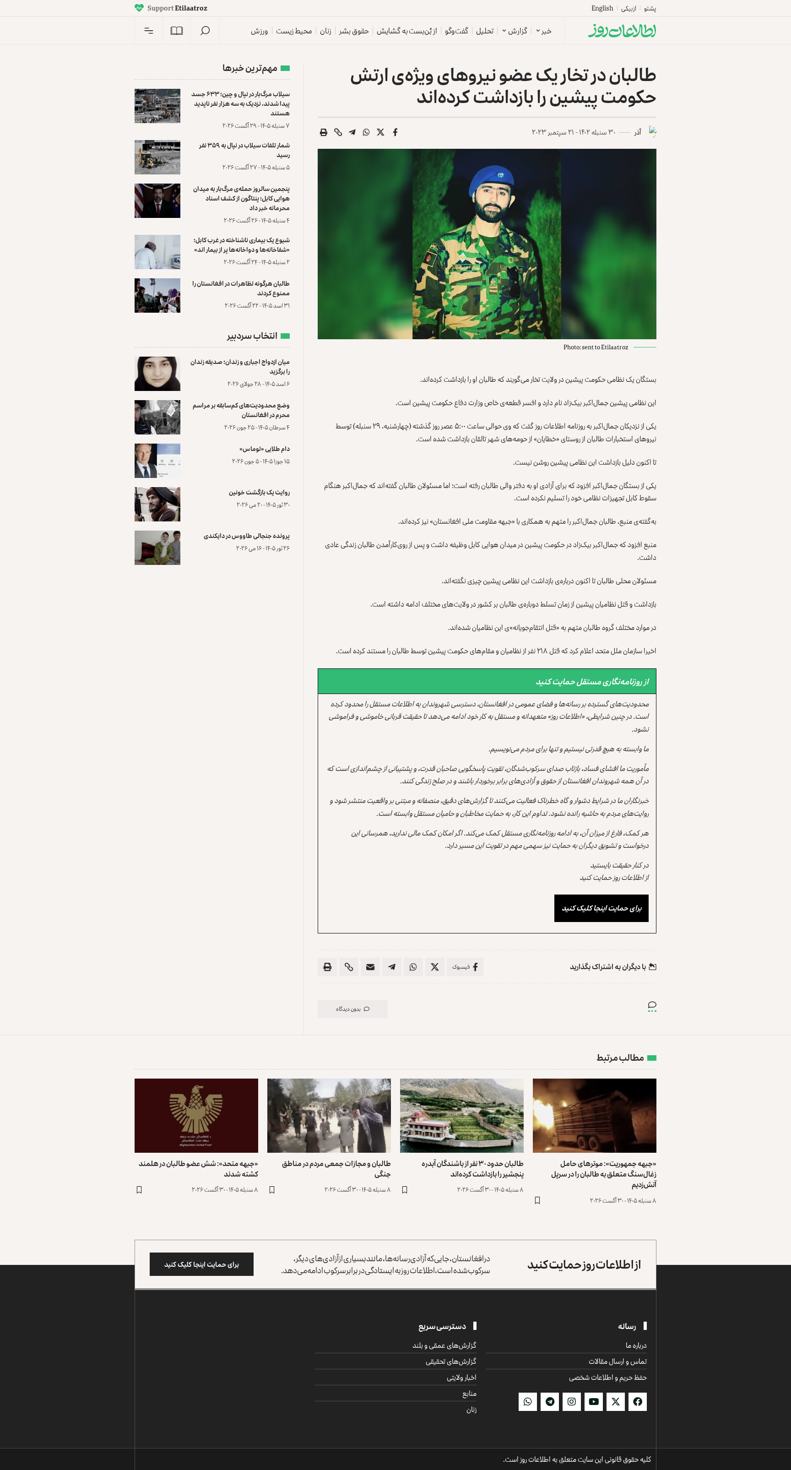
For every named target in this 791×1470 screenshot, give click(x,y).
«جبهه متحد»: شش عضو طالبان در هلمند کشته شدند (198, 1168)
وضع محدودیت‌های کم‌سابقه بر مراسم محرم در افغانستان (241, 410)
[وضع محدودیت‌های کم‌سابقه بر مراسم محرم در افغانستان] (157, 417)
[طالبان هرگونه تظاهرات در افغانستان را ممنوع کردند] (157, 295)
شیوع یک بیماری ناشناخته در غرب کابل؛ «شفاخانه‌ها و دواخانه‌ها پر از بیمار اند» (242, 244)
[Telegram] (550, 1402)
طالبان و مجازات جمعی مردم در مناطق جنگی (336, 1168)
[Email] (370, 967)
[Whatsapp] (528, 1402)
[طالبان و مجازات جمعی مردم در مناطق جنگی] (329, 1116)
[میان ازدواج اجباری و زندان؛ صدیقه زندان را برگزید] (157, 374)
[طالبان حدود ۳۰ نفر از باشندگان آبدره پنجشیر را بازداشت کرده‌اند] (462, 1116)
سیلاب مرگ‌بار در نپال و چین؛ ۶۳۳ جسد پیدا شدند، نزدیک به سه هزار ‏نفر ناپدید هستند (240, 103)
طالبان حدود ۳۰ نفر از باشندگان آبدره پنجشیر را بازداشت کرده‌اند (473, 1168)
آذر (637, 132)
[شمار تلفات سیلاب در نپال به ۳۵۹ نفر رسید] (157, 157)
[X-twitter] (616, 1402)
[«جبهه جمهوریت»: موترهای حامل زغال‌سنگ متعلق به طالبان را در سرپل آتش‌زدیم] (594, 1116)
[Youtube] (594, 1402)
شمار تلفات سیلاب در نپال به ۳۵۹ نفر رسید (244, 150)
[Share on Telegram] (352, 132)
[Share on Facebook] (395, 132)
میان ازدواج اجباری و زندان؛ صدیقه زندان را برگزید (240, 366)
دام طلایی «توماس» (264, 448)
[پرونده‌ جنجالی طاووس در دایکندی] (157, 548)
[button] (205, 30)
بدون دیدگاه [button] (348, 1009)
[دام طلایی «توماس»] (157, 461)
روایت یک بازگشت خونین (259, 492)
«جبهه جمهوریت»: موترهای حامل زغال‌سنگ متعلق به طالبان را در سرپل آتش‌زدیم (603, 1173)
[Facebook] (637, 1402)
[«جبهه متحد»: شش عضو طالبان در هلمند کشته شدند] (196, 1116)
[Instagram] (572, 1402)
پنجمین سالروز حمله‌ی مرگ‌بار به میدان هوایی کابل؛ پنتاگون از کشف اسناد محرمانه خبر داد (241, 198)
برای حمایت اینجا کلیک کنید (601, 908)
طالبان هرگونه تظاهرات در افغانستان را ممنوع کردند (241, 288)
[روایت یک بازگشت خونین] (157, 504)
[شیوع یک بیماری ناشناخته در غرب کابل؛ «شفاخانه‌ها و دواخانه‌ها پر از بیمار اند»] (157, 252)
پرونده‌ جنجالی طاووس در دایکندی (247, 535)
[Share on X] (380, 132)
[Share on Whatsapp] (366, 132)
